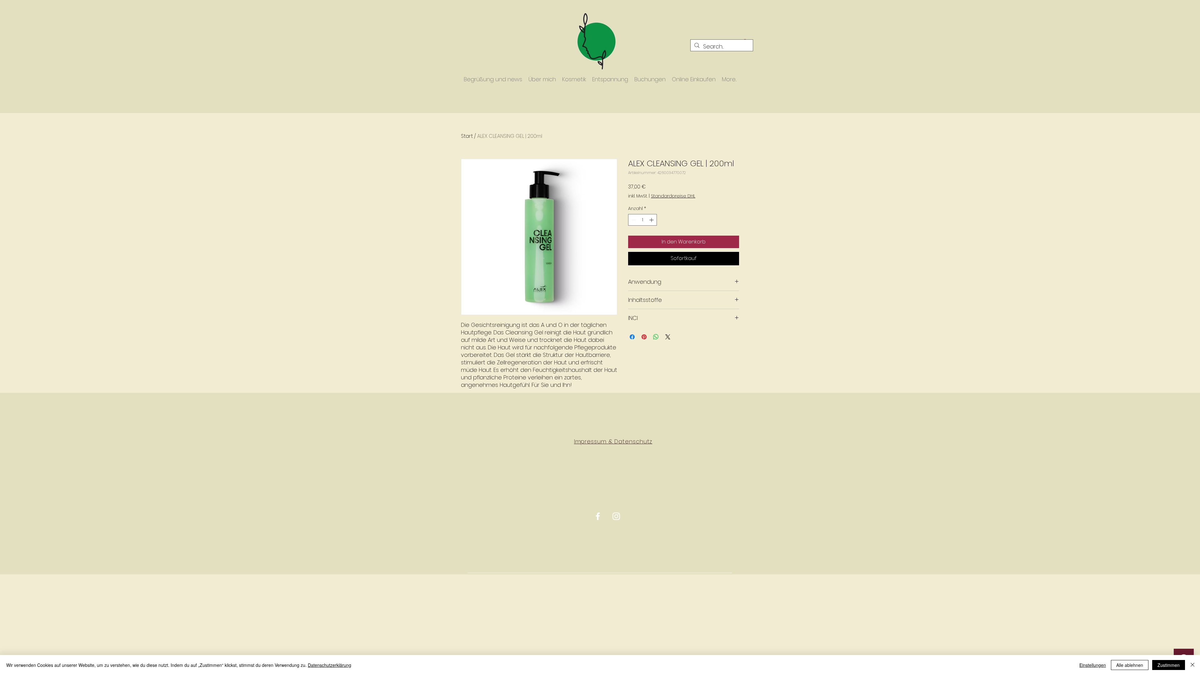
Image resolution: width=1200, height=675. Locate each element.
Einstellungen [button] (1092, 665)
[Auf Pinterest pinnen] (644, 337)
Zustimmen (1169, 665)
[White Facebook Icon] (598, 516)
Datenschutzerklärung (329, 665)
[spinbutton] (642, 219)
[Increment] (652, 219)
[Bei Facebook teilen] (632, 337)
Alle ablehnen (1129, 665)
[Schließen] (1192, 665)
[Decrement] (633, 219)
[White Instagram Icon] (616, 516)
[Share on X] (668, 337)
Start (467, 136)
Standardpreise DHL (673, 196)
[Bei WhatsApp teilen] (656, 337)
